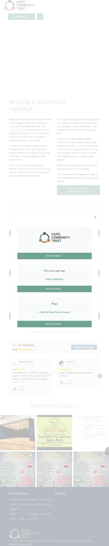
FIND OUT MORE (53, 288)
